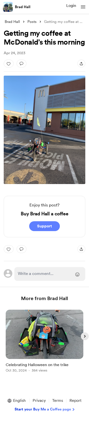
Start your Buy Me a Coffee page (43, 409)
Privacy (39, 400)
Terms (57, 400)
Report (75, 400)
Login (71, 5)
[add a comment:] (21, 64)
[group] (44, 344)
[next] (85, 336)
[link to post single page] (44, 342)
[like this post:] (9, 64)
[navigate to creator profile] (8, 7)
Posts (32, 21)
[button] (83, 7)
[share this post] (81, 64)
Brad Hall (22, 7)
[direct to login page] (49, 274)
